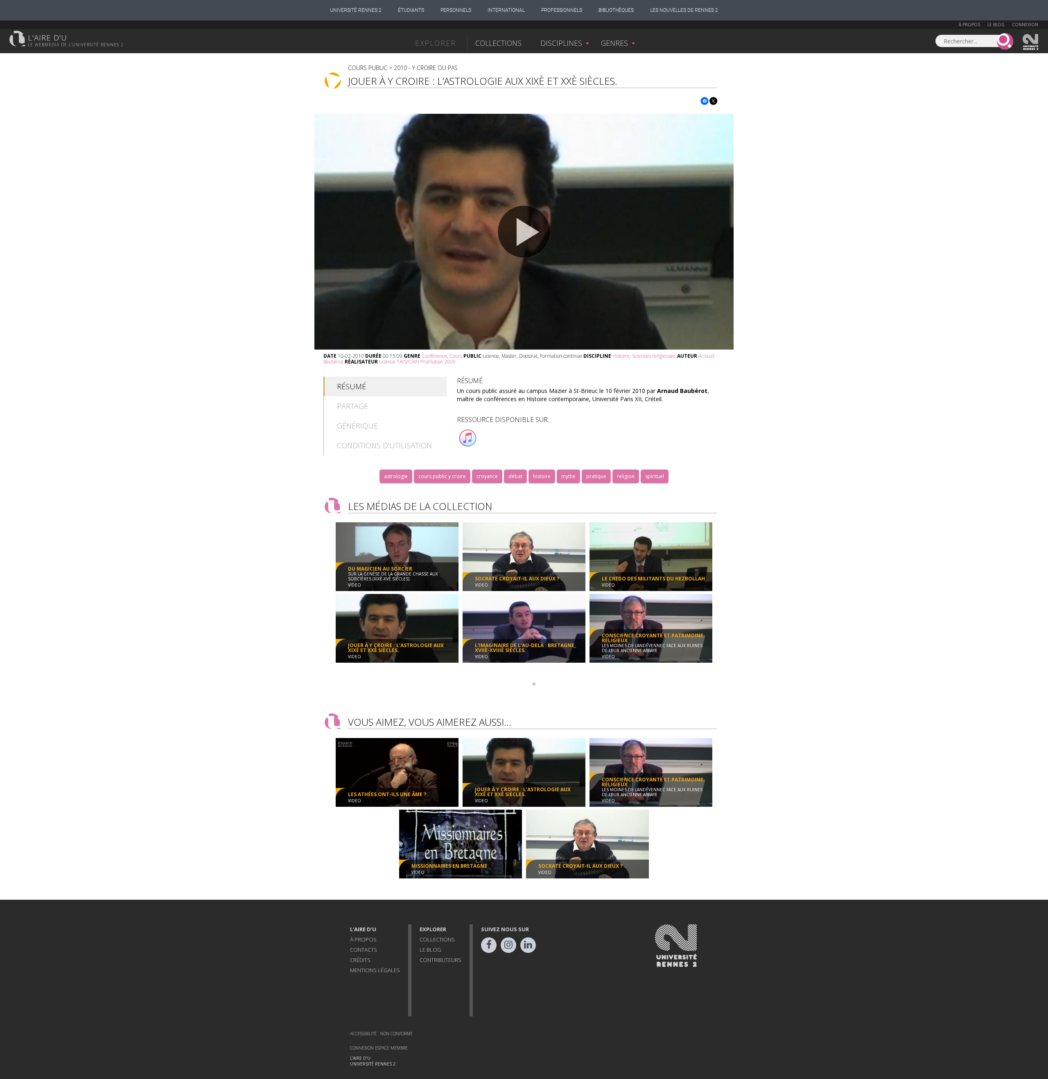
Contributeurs (440, 960)
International (506, 10)
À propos (969, 24)
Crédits (360, 960)
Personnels (455, 10)
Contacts (363, 949)
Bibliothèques (616, 10)
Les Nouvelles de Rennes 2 (684, 10)
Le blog (996, 24)
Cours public (367, 68)
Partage (352, 406)
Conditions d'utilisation (384, 445)
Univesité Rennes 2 (1031, 42)
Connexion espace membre (379, 1048)
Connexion (1025, 24)
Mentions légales (375, 970)
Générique (357, 426)
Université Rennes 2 (356, 10)
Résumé (351, 386)
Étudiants (411, 10)
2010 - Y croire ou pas (426, 68)
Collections (498, 43)
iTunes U (468, 438)
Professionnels (561, 10)
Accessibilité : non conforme (381, 1033)
